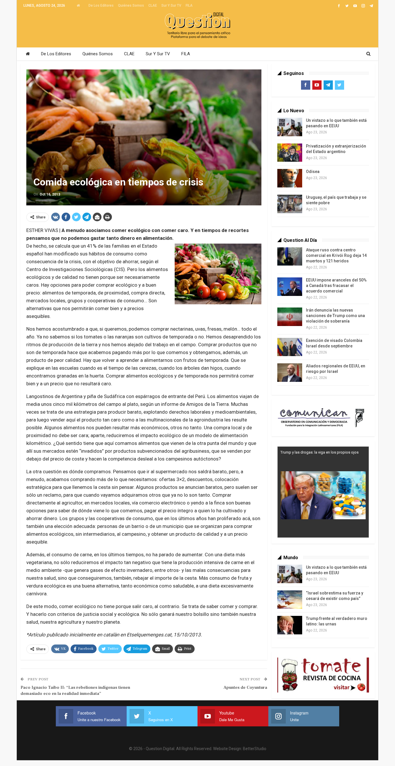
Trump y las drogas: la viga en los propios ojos (319, 452)
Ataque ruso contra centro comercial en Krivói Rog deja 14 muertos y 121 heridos (336, 255)
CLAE (152, 5)
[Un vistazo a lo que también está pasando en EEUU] (289, 127)
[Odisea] (289, 178)
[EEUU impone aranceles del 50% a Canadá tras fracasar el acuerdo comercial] (289, 286)
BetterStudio (254, 748)
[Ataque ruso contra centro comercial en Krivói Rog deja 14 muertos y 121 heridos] (289, 256)
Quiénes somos (131, 5)
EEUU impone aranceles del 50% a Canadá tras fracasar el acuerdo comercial (336, 285)
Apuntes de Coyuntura (245, 687)
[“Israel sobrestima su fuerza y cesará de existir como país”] (289, 599)
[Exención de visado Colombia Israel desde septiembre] (289, 347)
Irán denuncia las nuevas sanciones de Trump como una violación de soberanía (335, 315)
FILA (189, 5)
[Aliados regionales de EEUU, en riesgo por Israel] (289, 372)
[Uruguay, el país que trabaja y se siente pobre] (289, 204)
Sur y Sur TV (171, 5)
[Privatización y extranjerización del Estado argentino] (289, 152)
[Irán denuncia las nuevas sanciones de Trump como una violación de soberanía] (289, 316)
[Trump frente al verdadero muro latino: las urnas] (289, 625)
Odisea (313, 171)
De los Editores (101, 5)
